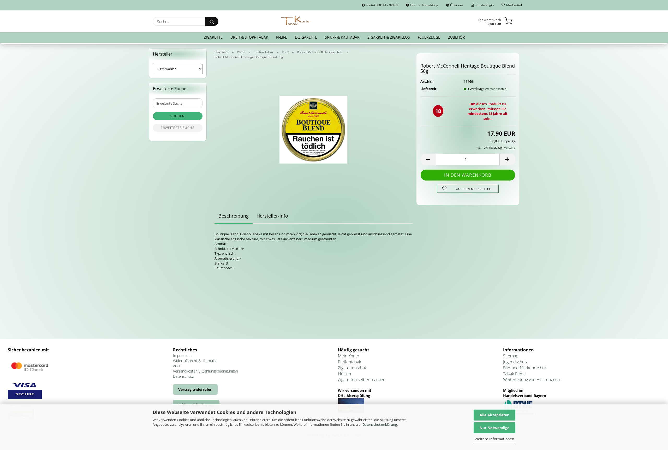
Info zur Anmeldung (423, 5)
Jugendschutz (515, 362)
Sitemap (510, 356)
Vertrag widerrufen (195, 389)
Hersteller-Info (272, 216)
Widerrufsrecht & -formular (195, 360)
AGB (176, 365)
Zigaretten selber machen (361, 379)
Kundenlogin (484, 5)
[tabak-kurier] (296, 20)
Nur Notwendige (494, 427)
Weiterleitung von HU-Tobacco (531, 379)
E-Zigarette (306, 37)
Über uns (456, 5)
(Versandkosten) (496, 89)
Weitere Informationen (494, 438)
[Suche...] (211, 21)
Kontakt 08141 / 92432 (381, 5)
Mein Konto (348, 356)
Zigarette (213, 37)
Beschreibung (233, 216)
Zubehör (456, 37)
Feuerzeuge (429, 37)
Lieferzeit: (429, 88)
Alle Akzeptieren (494, 414)
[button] (428, 159)
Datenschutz (183, 376)
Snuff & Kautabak (342, 37)
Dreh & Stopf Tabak (249, 37)
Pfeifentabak (349, 362)
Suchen (177, 116)
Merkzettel (513, 5)
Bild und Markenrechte (524, 368)
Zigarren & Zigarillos (388, 37)
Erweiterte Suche (177, 127)
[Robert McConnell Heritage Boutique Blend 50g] (313, 128)
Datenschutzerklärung (379, 424)
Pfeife (281, 37)
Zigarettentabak (352, 368)
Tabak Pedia (514, 374)
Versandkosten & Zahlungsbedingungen (205, 371)
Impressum (182, 355)
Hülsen (344, 374)
